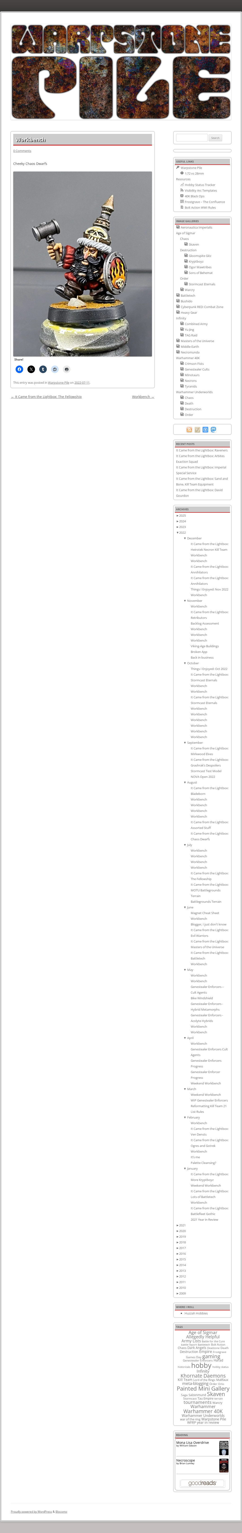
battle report (189, 1344)
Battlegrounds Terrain (206, 901)
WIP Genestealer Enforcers (209, 1100)
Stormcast (190, 1398)
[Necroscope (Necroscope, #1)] (224, 1471)
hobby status (220, 1367)
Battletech (204, 1344)
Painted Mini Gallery (203, 1388)
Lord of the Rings (204, 1380)
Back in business (202, 657)
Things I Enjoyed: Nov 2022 (209, 589)
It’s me (195, 1157)
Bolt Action (218, 1344)
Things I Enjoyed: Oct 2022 (209, 669)
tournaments (198, 1402)
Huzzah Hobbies (196, 1313)
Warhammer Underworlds (203, 1415)
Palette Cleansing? (203, 1163)
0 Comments (22, 151)
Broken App (199, 652)
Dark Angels (196, 1347)
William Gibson (188, 1445)
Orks (221, 1384)
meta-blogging (195, 1383)
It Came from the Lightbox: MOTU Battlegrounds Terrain (210, 890)
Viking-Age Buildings (205, 646)
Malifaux (222, 1380)
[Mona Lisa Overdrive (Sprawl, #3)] (224, 1455)
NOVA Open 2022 (203, 777)
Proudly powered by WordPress (31, 1512)
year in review (208, 1422)
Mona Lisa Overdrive (192, 1442)
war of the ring (190, 1419)
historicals (184, 1367)
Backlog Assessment (205, 623)
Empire (205, 1351)
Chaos (182, 1348)
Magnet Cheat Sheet (205, 913)
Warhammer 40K (203, 1411)
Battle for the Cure (213, 1341)
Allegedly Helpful (203, 1336)
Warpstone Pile (58, 382)
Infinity (203, 1371)
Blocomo (61, 1512)
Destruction (189, 1351)
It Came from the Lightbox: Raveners (202, 450)
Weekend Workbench (206, 1083)
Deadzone (213, 1348)
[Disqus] (82, 459)
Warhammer (203, 1406)
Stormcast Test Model (206, 771)
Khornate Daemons (203, 1375)
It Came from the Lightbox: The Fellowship (46, 396)
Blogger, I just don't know (208, 924)
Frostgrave (219, 1352)
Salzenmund (197, 1395)
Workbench (143, 396)
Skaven (216, 1394)
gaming (211, 1356)
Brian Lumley (187, 1463)
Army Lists (191, 1341)
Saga (184, 1395)
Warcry (217, 1403)
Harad (218, 1360)
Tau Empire (205, 1398)
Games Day (193, 1357)
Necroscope (185, 1460)
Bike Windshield (202, 998)
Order (213, 1384)
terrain (218, 1398)
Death (224, 1348)
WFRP (191, 1422)
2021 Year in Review (204, 1219)
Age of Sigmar (203, 1332)
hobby (201, 1365)
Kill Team (185, 1379)
